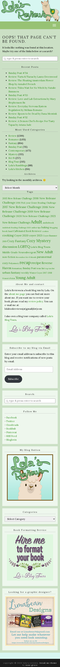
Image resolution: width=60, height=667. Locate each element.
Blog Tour (13, 161)
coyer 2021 (35, 235)
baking (45, 227)
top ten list (49, 268)
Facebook (11, 417)
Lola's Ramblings (17, 165)
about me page (17, 294)
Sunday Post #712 (18, 117)
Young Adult (25, 277)
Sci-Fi (11, 158)
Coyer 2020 (21, 235)
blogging (54, 227)
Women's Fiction (8, 278)
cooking (8, 235)
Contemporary (16, 150)
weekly (25, 272)
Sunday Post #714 (18, 73)
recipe (36, 263)
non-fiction (8, 257)
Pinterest (11, 432)
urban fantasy (11, 272)
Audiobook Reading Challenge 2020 (16, 228)
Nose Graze (32, 665)
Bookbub (11, 428)
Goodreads (12, 424)
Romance (13, 139)
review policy (35, 301)
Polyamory (14, 263)
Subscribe (13, 379)
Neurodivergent (27, 252)
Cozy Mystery (39, 240)
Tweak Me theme (48, 663)
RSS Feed (11, 436)
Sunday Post (15, 146)
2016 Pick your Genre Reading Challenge (36, 202)
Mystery (13, 154)
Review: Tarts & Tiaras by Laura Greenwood (32, 76)
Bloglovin (11, 439)
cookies (45, 231)
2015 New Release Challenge (17, 198)
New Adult (44, 252)
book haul (7, 231)
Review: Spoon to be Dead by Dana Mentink (32, 113)
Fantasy (12, 143)
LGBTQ (24, 246)
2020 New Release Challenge (33, 216)
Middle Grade (10, 252)
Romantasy (17, 268)
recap (25, 262)
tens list (40, 268)
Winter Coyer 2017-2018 (41, 273)
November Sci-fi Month (26, 257)
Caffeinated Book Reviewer (27, 231)
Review (12, 135)
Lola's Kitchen (16, 169)
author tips (36, 227)
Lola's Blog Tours (40, 246)
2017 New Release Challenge (21, 207)
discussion (9, 247)
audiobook (48, 222)
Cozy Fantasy (16, 241)
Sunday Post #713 (18, 95)
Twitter (10, 421)
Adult (36, 222)
